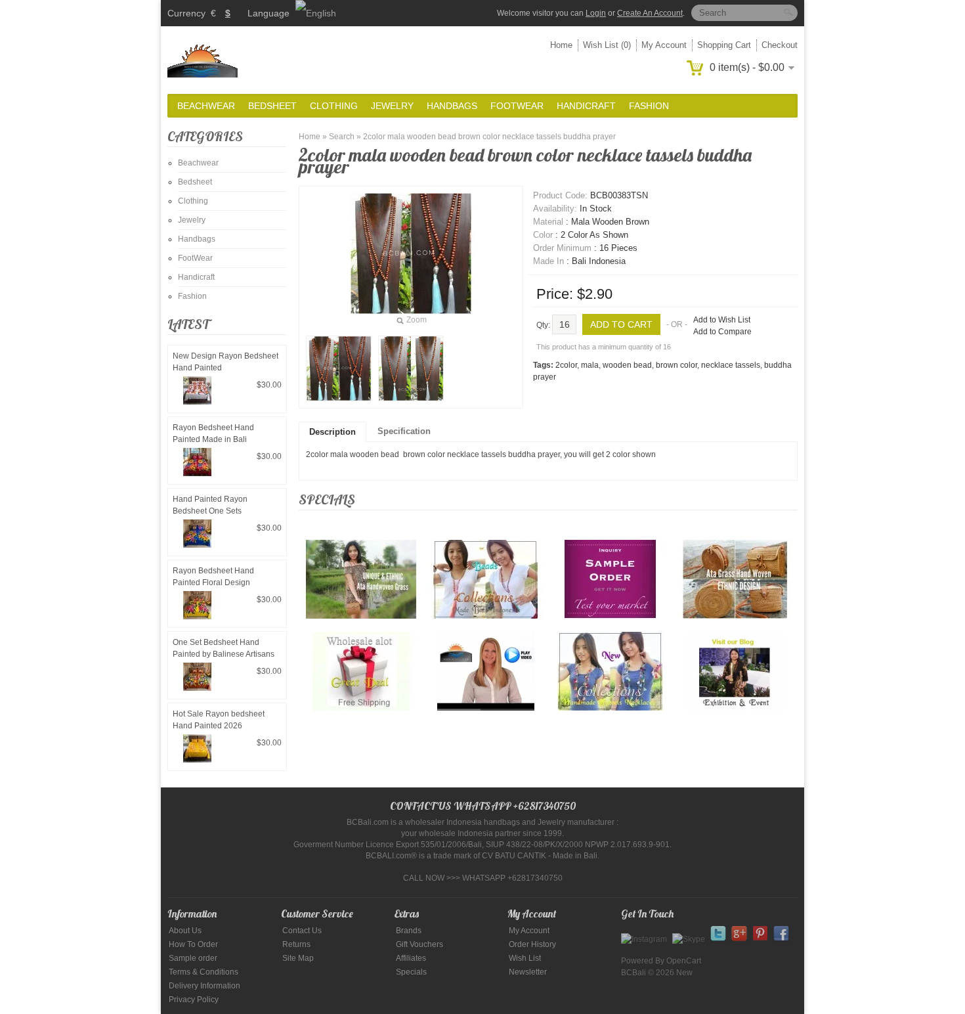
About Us (185, 930)
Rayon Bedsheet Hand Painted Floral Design (213, 576)
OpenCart (683, 960)
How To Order (193, 944)
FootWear (517, 105)
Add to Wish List (721, 319)
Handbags (452, 105)
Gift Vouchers (419, 944)
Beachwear (206, 105)
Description (332, 432)
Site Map (298, 958)
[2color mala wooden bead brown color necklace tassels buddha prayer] (339, 368)
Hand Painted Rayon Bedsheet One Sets (210, 505)
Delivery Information (204, 985)
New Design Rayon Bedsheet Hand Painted (225, 361)
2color (566, 365)
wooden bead (627, 365)
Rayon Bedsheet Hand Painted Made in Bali (213, 433)
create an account (650, 13)
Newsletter (528, 972)
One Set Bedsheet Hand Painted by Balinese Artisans (223, 648)
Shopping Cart (724, 45)
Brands (408, 930)
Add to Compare (722, 331)
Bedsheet (272, 105)
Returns (296, 944)
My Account (664, 45)
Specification (404, 431)
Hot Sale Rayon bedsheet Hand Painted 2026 (219, 719)
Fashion (649, 105)
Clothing (334, 105)
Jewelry (392, 105)
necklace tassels (730, 365)
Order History (532, 944)
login (596, 13)
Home (561, 45)
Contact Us (302, 930)
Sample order (193, 958)
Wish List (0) (607, 45)
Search (341, 136)
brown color (676, 365)
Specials (411, 972)
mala (590, 365)
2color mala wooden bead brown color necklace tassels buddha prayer (489, 136)
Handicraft (586, 105)
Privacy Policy (194, 999)
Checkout (779, 45)
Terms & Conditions (203, 972)
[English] (315, 13)
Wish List (525, 958)
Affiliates (411, 958)
